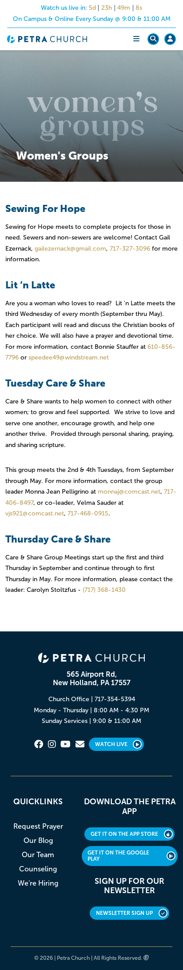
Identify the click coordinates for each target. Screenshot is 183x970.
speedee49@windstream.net (68, 357)
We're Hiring (38, 883)
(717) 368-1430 (104, 590)
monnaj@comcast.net (129, 491)
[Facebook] (38, 744)
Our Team (38, 854)
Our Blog (38, 840)
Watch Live (111, 744)
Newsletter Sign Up (124, 913)
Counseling (38, 869)
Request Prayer (38, 826)
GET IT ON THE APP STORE (124, 834)
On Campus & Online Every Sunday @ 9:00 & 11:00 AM (92, 19)
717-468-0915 (88, 513)
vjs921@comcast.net (34, 513)
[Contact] (80, 744)
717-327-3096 (130, 248)
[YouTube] (65, 744)
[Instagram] (52, 744)
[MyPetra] (170, 39)
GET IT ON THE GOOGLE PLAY (118, 856)
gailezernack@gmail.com (70, 248)
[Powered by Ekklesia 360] (146, 958)
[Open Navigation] (136, 39)
